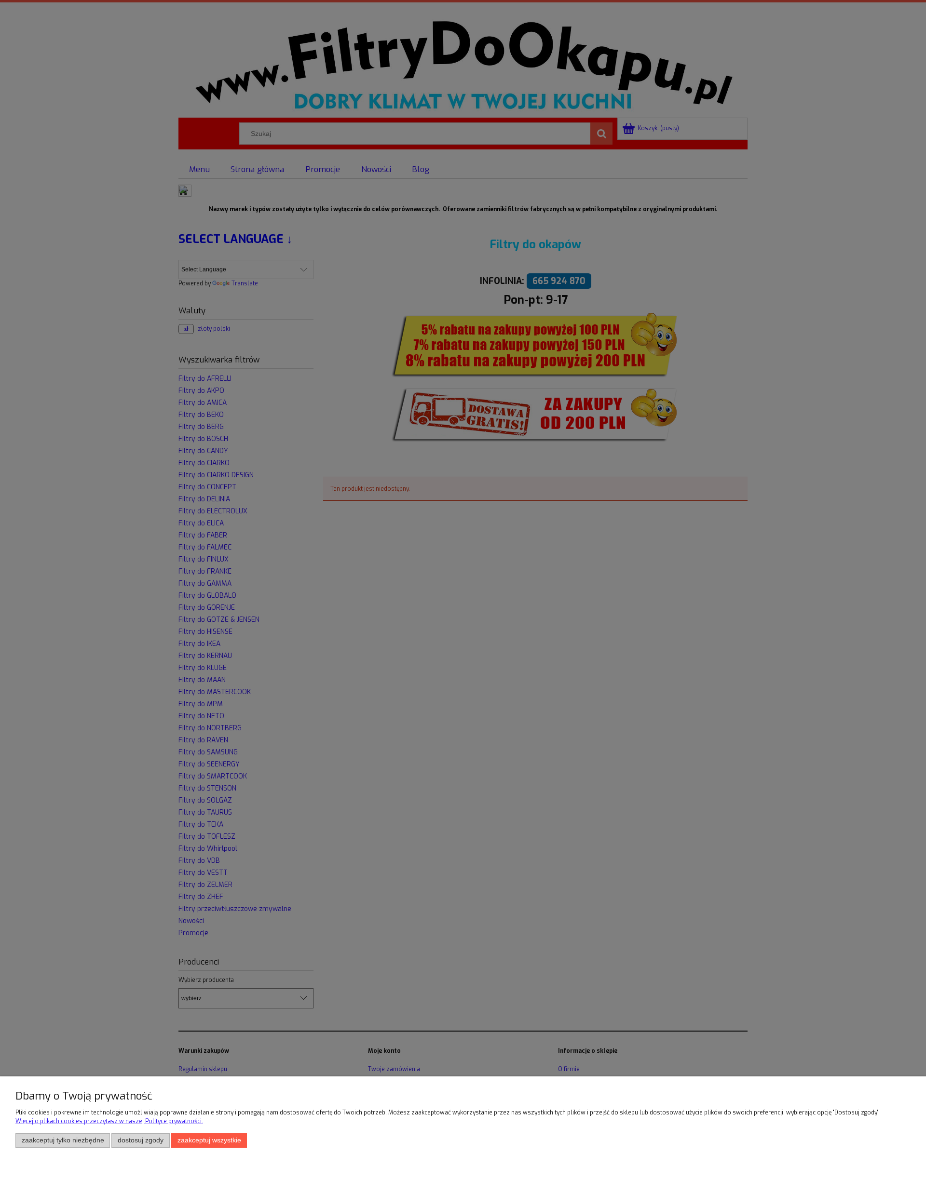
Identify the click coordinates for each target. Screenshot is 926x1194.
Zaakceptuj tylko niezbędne (63, 1140)
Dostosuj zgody (140, 1140)
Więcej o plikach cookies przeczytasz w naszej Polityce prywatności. (109, 1121)
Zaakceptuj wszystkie (209, 1140)
